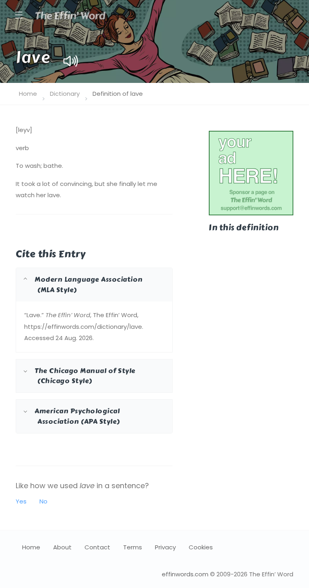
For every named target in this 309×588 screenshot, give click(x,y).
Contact (97, 547)
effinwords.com (185, 574)
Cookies (201, 547)
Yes (21, 501)
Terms (132, 547)
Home (28, 93)
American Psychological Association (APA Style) (77, 416)
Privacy (165, 547)
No (43, 501)
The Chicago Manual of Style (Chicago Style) (85, 375)
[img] (70, 61)
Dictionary (65, 93)
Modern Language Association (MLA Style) (89, 284)
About (62, 547)
